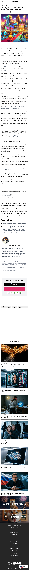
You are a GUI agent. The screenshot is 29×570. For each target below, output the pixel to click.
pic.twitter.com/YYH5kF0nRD (7, 195)
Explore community (14, 529)
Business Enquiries (14, 548)
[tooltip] (3, 307)
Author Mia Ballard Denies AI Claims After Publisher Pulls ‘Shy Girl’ (14, 417)
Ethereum (10, 4)
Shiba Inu (4, 5)
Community (4, 4)
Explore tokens (14, 527)
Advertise (14, 553)
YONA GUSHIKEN (14, 246)
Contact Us (14, 546)
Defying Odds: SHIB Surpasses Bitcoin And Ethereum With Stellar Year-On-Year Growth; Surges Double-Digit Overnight (13, 231)
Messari (5, 70)
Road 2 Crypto (24, 4)
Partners (14, 543)
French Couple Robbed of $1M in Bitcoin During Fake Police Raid (14, 442)
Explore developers (14, 532)
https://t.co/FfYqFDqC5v (14, 135)
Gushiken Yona (15, 11)
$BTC (17, 215)
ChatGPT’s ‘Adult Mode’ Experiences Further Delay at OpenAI (14, 468)
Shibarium (14, 537)
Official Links (14, 558)
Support (14, 550)
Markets (16, 4)
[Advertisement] (14, 324)
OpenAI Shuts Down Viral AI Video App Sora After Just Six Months (13, 391)
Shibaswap (14, 534)
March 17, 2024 (15, 136)
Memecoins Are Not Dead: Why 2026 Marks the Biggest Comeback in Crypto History (13, 365)
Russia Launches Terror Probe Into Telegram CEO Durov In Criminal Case (13, 494)
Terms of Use (14, 555)
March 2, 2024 (15, 197)
